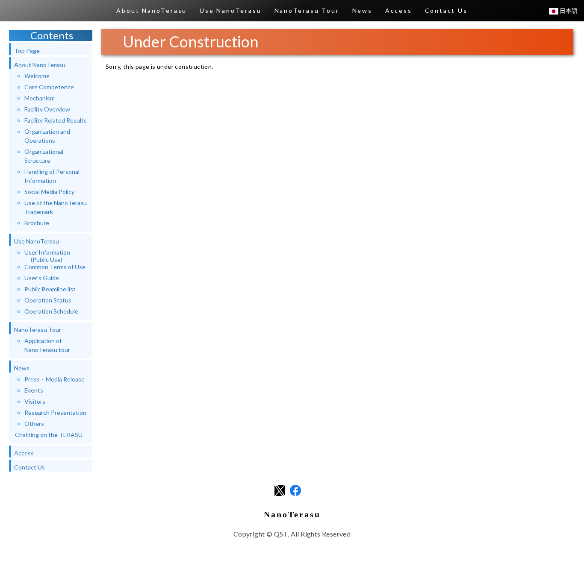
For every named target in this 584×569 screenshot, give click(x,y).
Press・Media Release (54, 379)
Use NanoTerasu (230, 10)
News (362, 10)
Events (33, 390)
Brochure (36, 222)
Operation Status (47, 300)
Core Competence (49, 87)
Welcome (37, 75)
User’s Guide (41, 278)
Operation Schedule (51, 311)
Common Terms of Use (55, 266)
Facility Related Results (55, 120)
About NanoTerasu (151, 10)
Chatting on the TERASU (49, 434)
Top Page (27, 50)
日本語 (568, 10)
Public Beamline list (50, 289)
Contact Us (446, 10)
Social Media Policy (49, 191)
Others (34, 423)
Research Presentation (55, 412)
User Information (47, 256)
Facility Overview (47, 109)
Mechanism (39, 98)
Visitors (34, 401)
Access (398, 10)
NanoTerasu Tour (306, 10)
